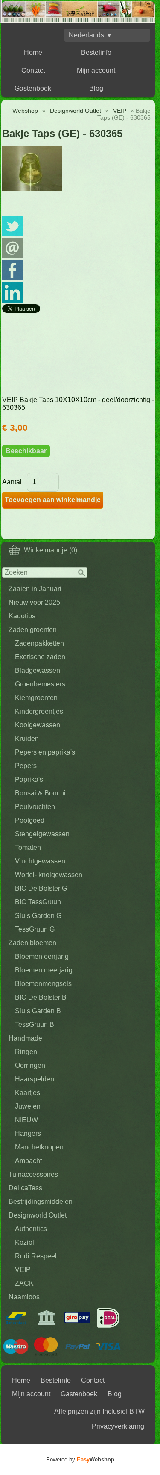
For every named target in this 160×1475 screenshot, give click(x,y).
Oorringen (30, 1065)
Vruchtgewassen (40, 861)
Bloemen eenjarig (42, 956)
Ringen (26, 1051)
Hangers (28, 1133)
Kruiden (27, 738)
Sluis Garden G (38, 915)
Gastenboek (33, 88)
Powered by (80, 1459)
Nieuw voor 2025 (34, 602)
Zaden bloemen (32, 942)
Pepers (26, 765)
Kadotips (22, 616)
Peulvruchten (35, 806)
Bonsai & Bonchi (40, 793)
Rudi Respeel (36, 1256)
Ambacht (28, 1160)
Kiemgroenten (36, 697)
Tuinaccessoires (33, 1174)
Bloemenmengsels (43, 983)
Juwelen (28, 1106)
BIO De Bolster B (41, 997)
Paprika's (29, 779)
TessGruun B (34, 1024)
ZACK (24, 1283)
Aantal (12, 482)
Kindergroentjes (39, 711)
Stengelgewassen (42, 834)
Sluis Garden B (38, 1011)
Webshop (25, 110)
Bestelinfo (96, 52)
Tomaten (28, 847)
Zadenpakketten (39, 643)
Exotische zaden (40, 656)
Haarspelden (34, 1079)
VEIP (23, 1269)
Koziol (24, 1242)
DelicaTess (25, 1188)
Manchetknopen (39, 1147)
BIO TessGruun (38, 902)
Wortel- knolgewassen (48, 874)
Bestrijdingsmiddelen (41, 1201)
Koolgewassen (37, 725)
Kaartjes (27, 1092)
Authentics (31, 1228)
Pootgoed (29, 820)
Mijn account (96, 70)
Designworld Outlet (38, 1215)
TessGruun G (35, 929)
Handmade (25, 1038)
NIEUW (26, 1119)
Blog (96, 88)
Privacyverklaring (118, 1426)
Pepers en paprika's (45, 752)
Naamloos (24, 1297)
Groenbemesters (40, 684)
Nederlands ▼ (91, 35)
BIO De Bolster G (41, 888)
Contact (33, 70)
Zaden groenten (33, 629)
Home (33, 52)
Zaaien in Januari (35, 588)
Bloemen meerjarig (44, 970)
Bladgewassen (37, 670)
